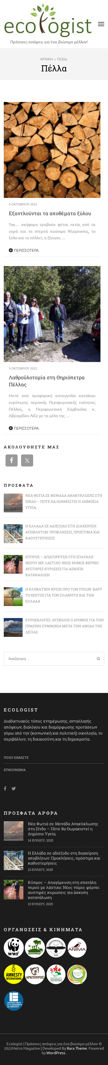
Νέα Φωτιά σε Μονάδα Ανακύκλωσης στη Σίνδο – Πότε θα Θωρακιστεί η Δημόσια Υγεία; (63, 828)
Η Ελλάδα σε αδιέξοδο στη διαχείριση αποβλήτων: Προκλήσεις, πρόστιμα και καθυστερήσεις (64, 858)
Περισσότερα (26, 250)
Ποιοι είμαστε (16, 758)
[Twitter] (14, 788)
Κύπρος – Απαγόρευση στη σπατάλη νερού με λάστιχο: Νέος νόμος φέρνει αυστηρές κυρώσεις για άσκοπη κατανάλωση (63, 890)
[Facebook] (5, 788)
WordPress (55, 1052)
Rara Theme (77, 1048)
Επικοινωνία (15, 770)
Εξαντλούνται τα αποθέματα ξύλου (50, 213)
